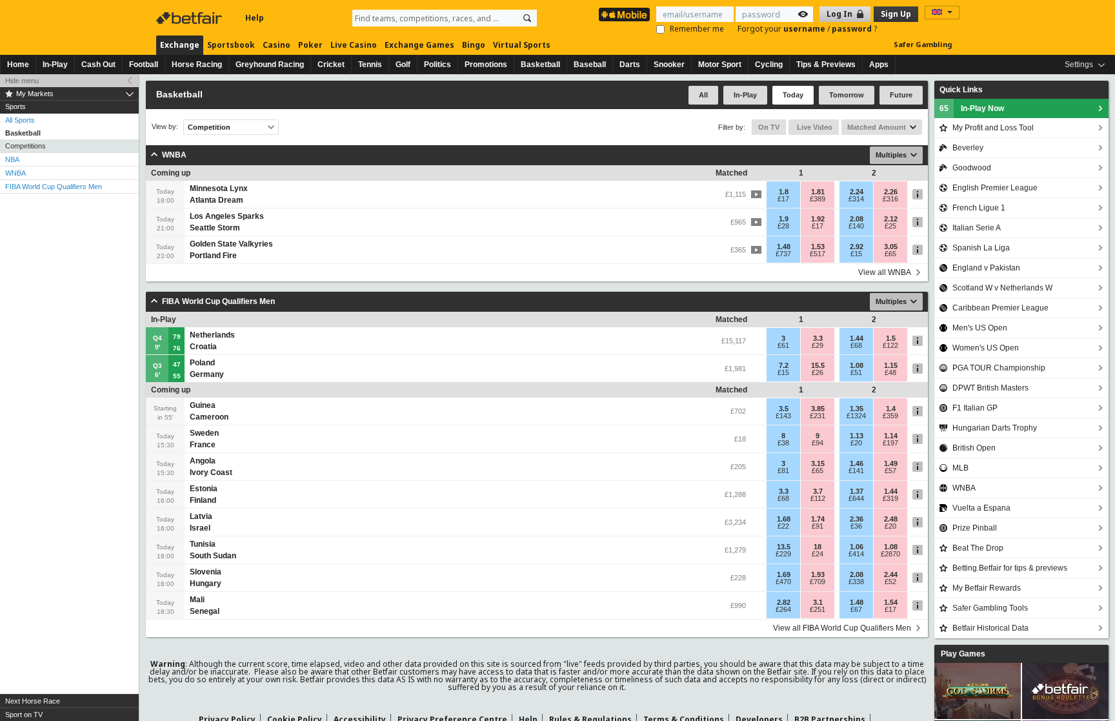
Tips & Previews (826, 64)
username (805, 28)
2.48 (891, 519)
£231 (817, 415)
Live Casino (353, 44)
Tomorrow (846, 95)
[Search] (527, 18)
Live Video (813, 127)
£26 (817, 372)
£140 (856, 226)
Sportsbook (231, 44)
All (703, 95)
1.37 (856, 491)
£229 (783, 554)
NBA (12, 159)
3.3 (818, 338)
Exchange (179, 44)
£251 (817, 609)
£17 (783, 199)
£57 (890, 470)
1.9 (784, 219)
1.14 (891, 435)
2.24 (856, 191)
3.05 (891, 246)
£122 (890, 345)
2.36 (856, 519)
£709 (817, 581)
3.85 (818, 408)
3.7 (818, 491)
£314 (856, 199)
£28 (783, 226)
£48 (890, 372)
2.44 (891, 574)
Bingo (473, 44)
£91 (817, 526)
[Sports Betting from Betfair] (624, 14)
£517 (817, 253)
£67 (856, 609)
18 (817, 546)
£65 (890, 253)
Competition (209, 127)
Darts (629, 64)
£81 (783, 470)
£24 (817, 554)
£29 (817, 345)
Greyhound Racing (270, 64)
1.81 (818, 191)
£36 (856, 526)
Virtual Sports (521, 44)
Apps (879, 64)
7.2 (784, 365)
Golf (403, 64)
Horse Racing (197, 64)
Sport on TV (24, 714)
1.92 (818, 219)
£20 (856, 443)
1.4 (891, 408)
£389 (817, 199)
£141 (856, 470)
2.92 (856, 246)
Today (793, 95)
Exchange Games (419, 44)
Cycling (769, 64)
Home (18, 64)
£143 (783, 415)
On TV (768, 127)
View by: (165, 126)
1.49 (891, 463)
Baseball (590, 64)
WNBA (15, 173)
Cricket (331, 64)
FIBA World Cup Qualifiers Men (53, 186)
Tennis (370, 64)
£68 (856, 345)
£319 (890, 498)
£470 (783, 581)
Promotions (486, 64)
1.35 (856, 408)
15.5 (818, 365)
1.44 (856, 338)
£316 (890, 199)
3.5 (784, 408)
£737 (783, 253)
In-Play (55, 64)
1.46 (856, 463)
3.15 (818, 463)
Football (143, 64)
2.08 (856, 219)
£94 (817, 443)
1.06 (856, 546)
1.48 (783, 246)
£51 (856, 372)
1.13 (856, 435)
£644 (856, 498)
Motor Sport (719, 64)
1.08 (856, 365)
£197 (890, 443)
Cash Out (98, 64)
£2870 (890, 554)
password (853, 28)
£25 (890, 226)
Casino (276, 44)
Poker (310, 44)
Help (254, 17)
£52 (890, 581)
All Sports (20, 120)
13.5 (783, 546)
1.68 (783, 519)
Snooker (669, 64)
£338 (856, 581)
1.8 (784, 191)
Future (901, 95)
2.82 (783, 602)
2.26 (891, 191)
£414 (856, 554)
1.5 (891, 338)
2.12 (891, 219)
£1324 (856, 415)
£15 (856, 253)
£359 (890, 415)
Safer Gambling (923, 44)
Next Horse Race (32, 701)
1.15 (891, 365)
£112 (817, 498)
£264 (783, 609)
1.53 (818, 246)
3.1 (818, 602)
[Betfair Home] (190, 18)
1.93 (818, 574)
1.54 (891, 602)
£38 (783, 443)
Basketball (540, 64)
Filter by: (731, 127)
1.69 (783, 574)
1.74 (818, 519)
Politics (437, 64)
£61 (783, 345)
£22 (783, 526)
